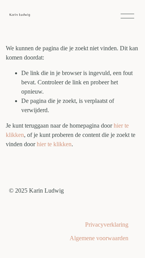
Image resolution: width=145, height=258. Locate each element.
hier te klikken (54, 144)
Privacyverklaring (106, 224)
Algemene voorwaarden (99, 238)
